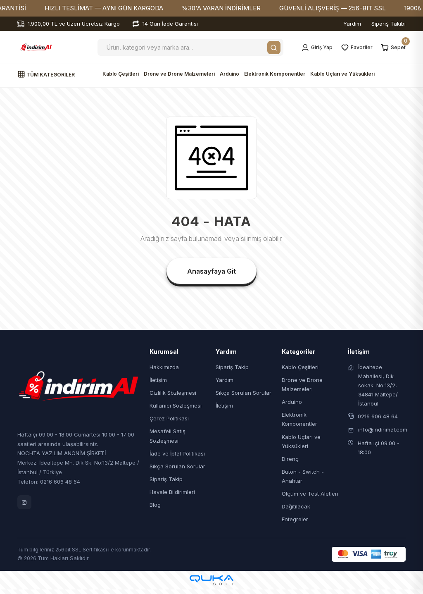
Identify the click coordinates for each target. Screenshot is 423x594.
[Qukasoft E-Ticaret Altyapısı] (211, 580)
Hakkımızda (164, 367)
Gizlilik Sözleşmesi (173, 392)
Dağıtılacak (296, 506)
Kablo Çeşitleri (120, 74)
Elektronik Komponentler (274, 74)
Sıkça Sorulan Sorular (177, 466)
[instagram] (24, 502)
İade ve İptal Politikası (177, 453)
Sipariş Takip (166, 479)
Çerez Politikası (169, 418)
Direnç (290, 459)
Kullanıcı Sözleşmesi (176, 405)
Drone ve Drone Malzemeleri (179, 74)
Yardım (352, 23)
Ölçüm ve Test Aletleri (310, 493)
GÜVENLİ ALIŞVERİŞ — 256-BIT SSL (332, 8)
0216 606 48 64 (378, 416)
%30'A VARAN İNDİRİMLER (221, 8)
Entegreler (295, 519)
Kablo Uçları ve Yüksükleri (342, 74)
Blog (155, 504)
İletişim (158, 380)
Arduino (229, 74)
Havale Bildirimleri (172, 492)
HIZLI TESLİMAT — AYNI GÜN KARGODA (104, 8)
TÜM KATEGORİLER (50, 75)
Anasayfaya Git (211, 271)
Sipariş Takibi (388, 23)
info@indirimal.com (382, 429)
